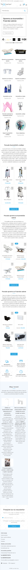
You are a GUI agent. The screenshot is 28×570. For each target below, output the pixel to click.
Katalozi (3, 541)
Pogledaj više (14, 209)
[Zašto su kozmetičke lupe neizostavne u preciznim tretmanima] (7, 402)
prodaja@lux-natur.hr (18, 1)
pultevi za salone (7, 298)
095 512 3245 (10, 1)
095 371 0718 (4, 1)
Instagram (12, 563)
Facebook (5, 563)
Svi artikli (14, 354)
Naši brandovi (4, 535)
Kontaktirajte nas (5, 548)
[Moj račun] (20, 4)
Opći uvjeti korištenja (6, 537)
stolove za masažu (11, 226)
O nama (3, 539)
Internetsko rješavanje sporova (8, 546)
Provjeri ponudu (8, 33)
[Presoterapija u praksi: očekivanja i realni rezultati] (7, 462)
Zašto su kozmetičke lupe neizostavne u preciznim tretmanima (7, 411)
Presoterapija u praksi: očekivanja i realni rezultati (7, 470)
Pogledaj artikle (7, 62)
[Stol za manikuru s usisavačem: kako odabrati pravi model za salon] (20, 402)
